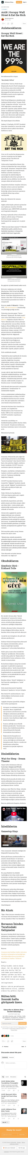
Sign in (24, 2)
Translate (5, 9)
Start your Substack (10, 1148)
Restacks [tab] (11, 1057)
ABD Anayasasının (11, 307)
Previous (6, 1046)
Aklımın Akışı (5, 7)
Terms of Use (21, 1027)
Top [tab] (3, 1077)
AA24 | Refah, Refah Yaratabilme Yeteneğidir (9, 1082)
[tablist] (8, 1057)
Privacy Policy (14, 1030)
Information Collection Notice (17, 1028)
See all (4, 1122)
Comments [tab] (5, 1057)
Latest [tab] (7, 1077)
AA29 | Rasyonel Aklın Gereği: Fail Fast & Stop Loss (9, 1096)
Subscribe (19, 2)
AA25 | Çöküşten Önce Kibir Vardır (8, 1110)
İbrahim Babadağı (9, 18)
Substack (6, 1151)
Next (23, 1046)
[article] (14, 1085)
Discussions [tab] (13, 1077)
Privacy (19, 1142)
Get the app (22, 1148)
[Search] (25, 1076)
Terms (23, 1142)
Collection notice (14, 1144)
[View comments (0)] (8, 23)
